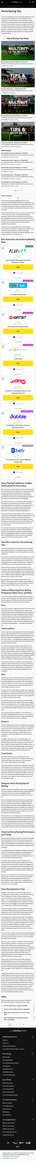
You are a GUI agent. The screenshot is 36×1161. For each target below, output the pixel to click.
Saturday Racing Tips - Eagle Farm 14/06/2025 (14, 160)
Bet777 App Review (8, 1126)
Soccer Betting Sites (8, 1086)
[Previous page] (9, 1024)
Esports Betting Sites (8, 1092)
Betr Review (18, 477)
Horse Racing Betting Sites (10, 1095)
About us (5, 1040)
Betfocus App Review (9, 1123)
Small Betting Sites (8, 1072)
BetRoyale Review (18, 374)
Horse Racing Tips (13, 92)
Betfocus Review (18, 309)
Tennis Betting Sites (8, 1089)
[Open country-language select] (33, 2)
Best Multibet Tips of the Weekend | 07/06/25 (14, 167)
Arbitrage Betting (8, 1060)
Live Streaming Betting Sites (11, 1063)
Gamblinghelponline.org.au (10, 1156)
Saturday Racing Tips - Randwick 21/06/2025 (14, 142)
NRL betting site (25, 988)
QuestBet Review (18, 341)
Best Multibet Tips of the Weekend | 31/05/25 (14, 182)
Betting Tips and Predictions (14, 6)
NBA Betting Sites (8, 1083)
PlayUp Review (18, 277)
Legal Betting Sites (8, 1069)
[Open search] (30, 2)
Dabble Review (18, 442)
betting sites (19, 665)
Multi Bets (11, 65)
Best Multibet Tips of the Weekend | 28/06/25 (14, 62)
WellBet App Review (8, 1129)
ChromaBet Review (8, 1106)
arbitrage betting (16, 966)
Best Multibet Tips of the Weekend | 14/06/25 (14, 153)
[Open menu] (2, 2)
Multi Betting (6, 1066)
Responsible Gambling (9, 1046)
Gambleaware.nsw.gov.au (9, 1158)
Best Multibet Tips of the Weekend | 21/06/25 (14, 115)
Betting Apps (6, 1057)
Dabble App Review (8, 1135)
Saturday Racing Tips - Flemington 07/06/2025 (14, 175)
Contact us (6, 1043)
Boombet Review (18, 408)
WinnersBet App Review (10, 1132)
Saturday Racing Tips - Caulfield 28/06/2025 (13, 89)
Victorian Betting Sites (9, 1075)
